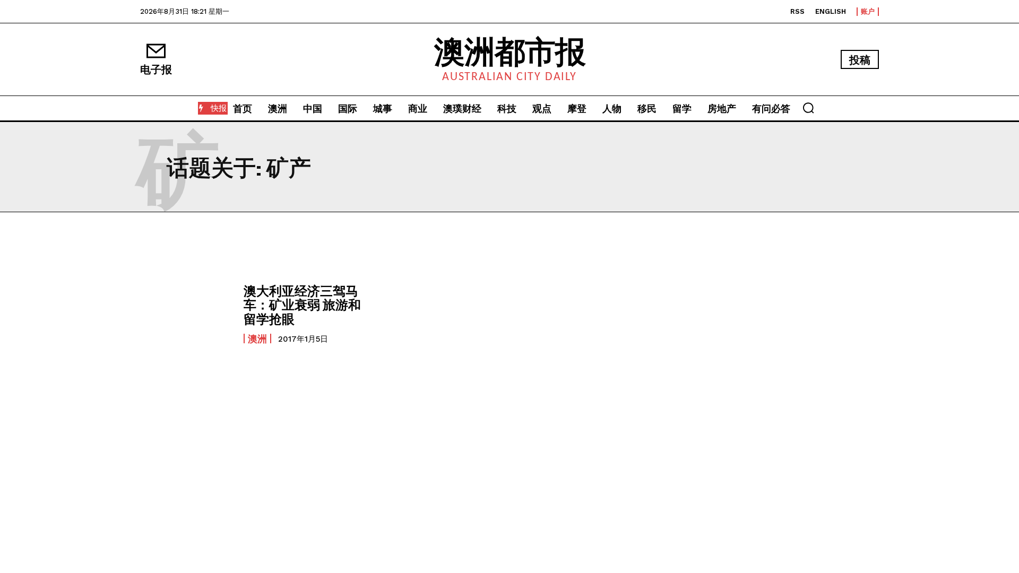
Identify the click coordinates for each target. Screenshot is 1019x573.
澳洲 (257, 338)
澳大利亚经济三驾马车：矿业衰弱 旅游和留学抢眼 (302, 304)
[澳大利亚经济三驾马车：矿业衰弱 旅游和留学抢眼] (186, 313)
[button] (808, 107)
